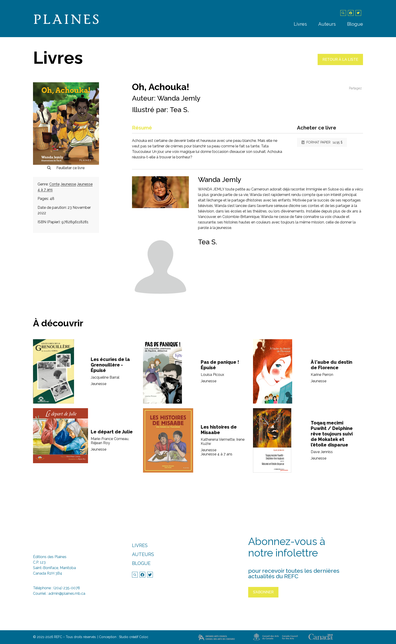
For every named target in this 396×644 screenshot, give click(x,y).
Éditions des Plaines (49, 557)
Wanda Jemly (178, 98)
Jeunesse (68, 184)
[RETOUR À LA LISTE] (340, 64)
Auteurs (327, 24)
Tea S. (179, 110)
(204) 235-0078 (66, 588)
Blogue (355, 24)
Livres (300, 24)
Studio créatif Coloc (133, 637)
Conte (54, 184)
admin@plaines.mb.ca (66, 593)
